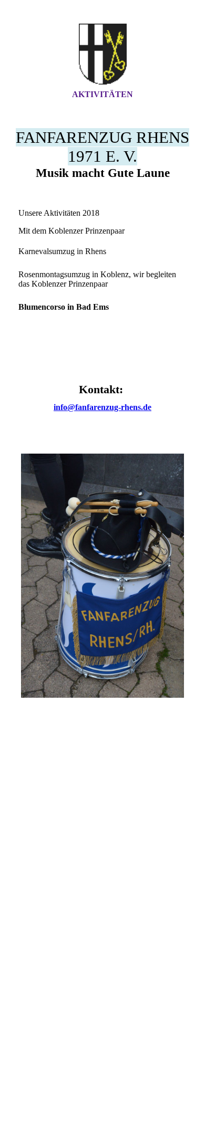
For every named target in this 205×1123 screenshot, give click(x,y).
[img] (102, 54)
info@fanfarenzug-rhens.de (102, 407)
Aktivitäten (102, 94)
